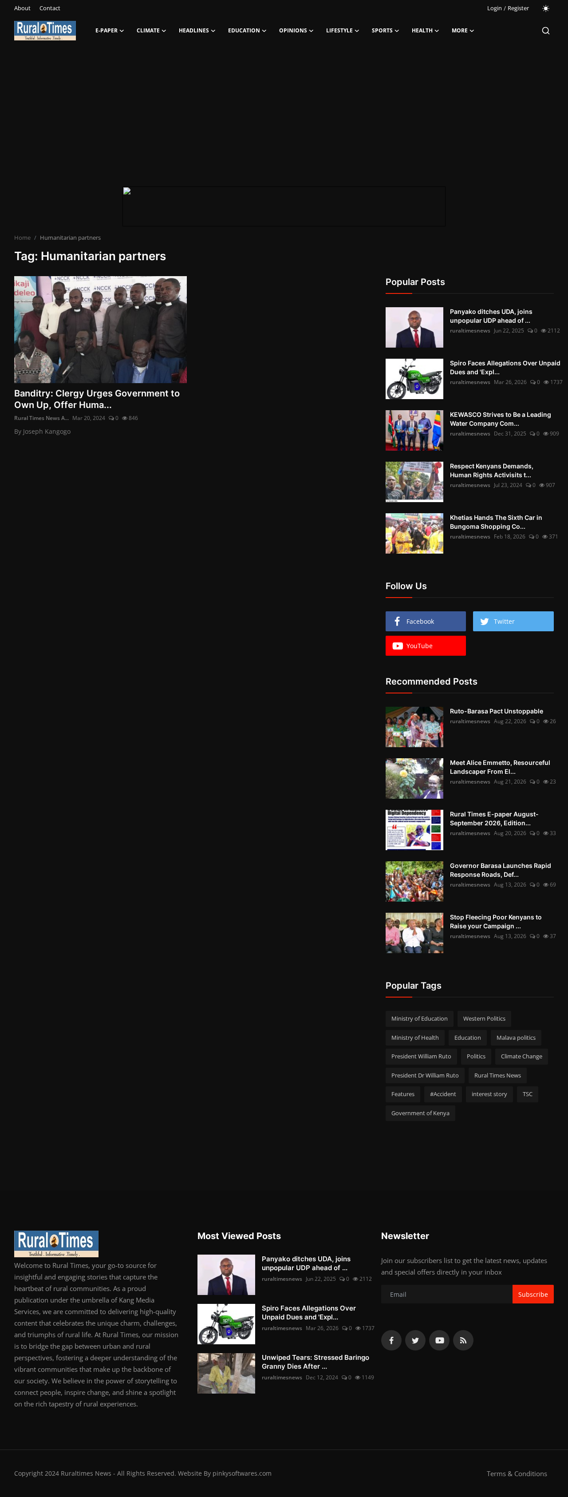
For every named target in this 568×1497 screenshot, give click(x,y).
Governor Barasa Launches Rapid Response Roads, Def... (500, 870)
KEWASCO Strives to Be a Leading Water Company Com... (500, 419)
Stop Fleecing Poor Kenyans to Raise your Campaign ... (496, 921)
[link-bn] (284, 206)
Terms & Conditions (517, 1473)
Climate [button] (148, 30)
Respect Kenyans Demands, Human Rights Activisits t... (491, 470)
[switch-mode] (546, 8)
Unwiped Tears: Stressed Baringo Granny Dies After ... (315, 1361)
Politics (476, 1056)
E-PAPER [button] (106, 30)
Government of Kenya (420, 1113)
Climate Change (521, 1056)
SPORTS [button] (382, 30)
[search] (546, 31)
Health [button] (422, 30)
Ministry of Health (415, 1038)
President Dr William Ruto (425, 1075)
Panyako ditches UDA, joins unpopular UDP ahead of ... (491, 316)
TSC (527, 1094)
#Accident (443, 1094)
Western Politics (484, 1018)
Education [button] (244, 30)
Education (467, 1038)
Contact (49, 8)
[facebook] (391, 1340)
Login (494, 8)
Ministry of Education (419, 1018)
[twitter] (415, 1340)
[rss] (463, 1340)
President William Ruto (421, 1056)
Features (402, 1094)
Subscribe (533, 1294)
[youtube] (439, 1340)
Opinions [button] (293, 30)
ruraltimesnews (470, 330)
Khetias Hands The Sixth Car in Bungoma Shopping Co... (496, 522)
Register (518, 8)
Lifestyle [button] (339, 30)
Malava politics (516, 1038)
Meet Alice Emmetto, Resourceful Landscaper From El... (500, 767)
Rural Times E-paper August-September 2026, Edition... (494, 818)
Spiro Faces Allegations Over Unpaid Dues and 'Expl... (505, 367)
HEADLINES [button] (194, 30)
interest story (489, 1094)
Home (22, 238)
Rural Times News (497, 1075)
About (22, 8)
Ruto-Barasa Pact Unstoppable (496, 711)
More (460, 30)
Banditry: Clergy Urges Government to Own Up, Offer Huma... (97, 399)
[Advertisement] (284, 115)
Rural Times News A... (41, 418)
